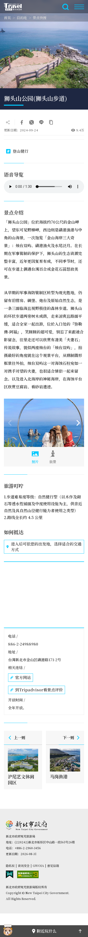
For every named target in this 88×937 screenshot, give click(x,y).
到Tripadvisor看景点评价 (39, 690)
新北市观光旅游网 (15, 7)
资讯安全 (24, 865)
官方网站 (23, 677)
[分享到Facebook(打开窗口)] (22, 122)
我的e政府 (9, 874)
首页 (7, 17)
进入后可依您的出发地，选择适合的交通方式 (46, 546)
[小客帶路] (8, 931)
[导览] (79, 7)
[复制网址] (51, 122)
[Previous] (10, 423)
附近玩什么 (46, 931)
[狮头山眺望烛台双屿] (44, 423)
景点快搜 (39, 17)
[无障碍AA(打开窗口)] (28, 874)
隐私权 (10, 865)
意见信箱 (53, 865)
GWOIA (38, 865)
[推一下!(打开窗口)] (31, 122)
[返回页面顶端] (80, 931)
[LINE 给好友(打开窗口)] (41, 122)
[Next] (78, 423)
